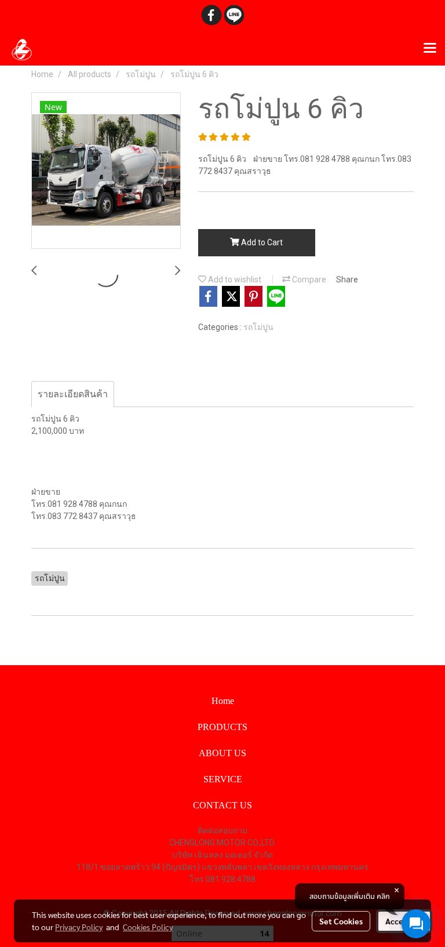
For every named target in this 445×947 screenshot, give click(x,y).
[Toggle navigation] (430, 48)
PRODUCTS (222, 727)
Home (222, 701)
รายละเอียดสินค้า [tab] (73, 394)
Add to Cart (261, 242)
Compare (308, 279)
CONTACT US (222, 805)
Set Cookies (341, 921)
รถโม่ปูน (258, 327)
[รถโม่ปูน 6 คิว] (106, 171)
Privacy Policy (79, 926)
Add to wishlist (233, 279)
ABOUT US (222, 753)
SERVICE (222, 779)
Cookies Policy (148, 926)
